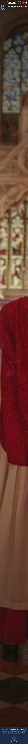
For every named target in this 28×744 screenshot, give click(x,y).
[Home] (14, 7)
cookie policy (20, 732)
